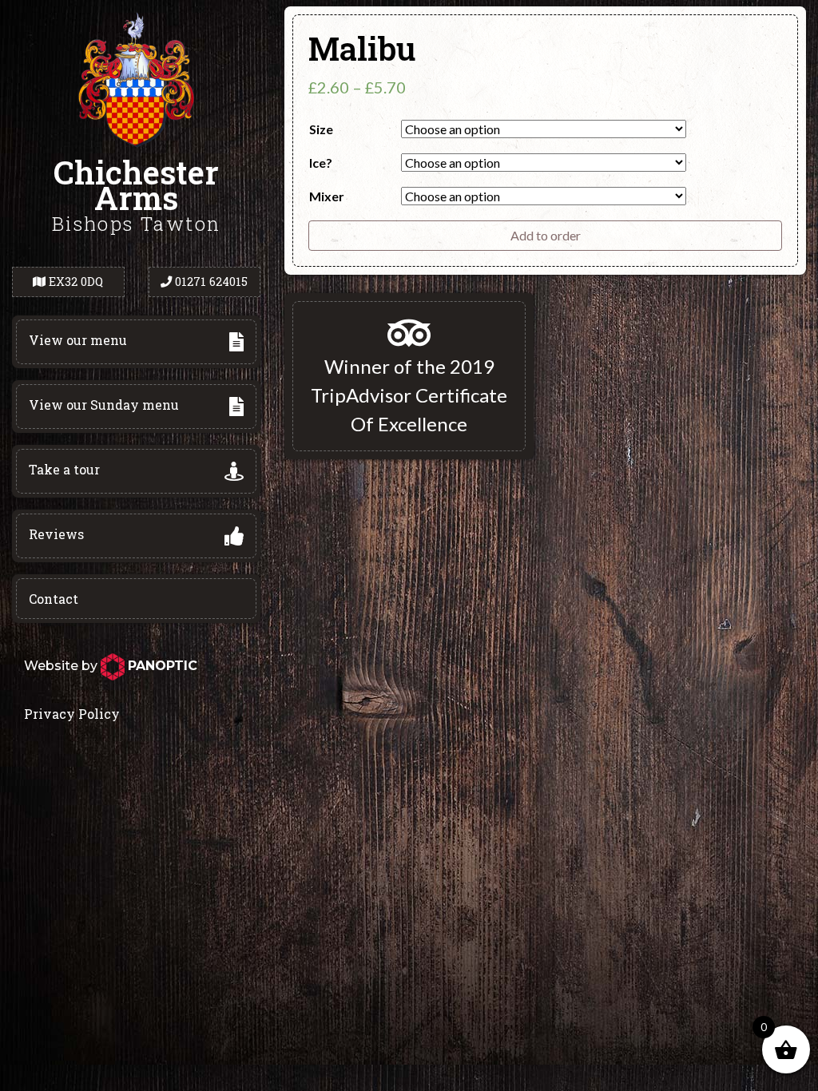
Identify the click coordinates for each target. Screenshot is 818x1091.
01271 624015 (211, 281)
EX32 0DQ (76, 281)
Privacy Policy (72, 713)
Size (321, 129)
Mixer (326, 196)
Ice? (320, 162)
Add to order (545, 235)
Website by (110, 665)
